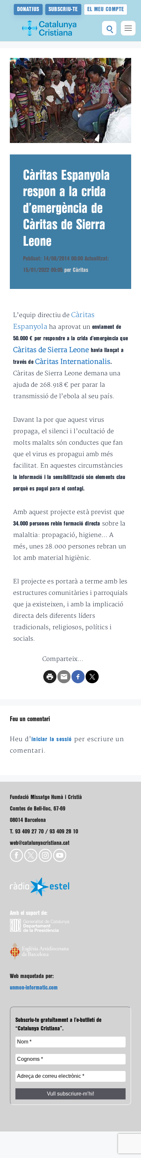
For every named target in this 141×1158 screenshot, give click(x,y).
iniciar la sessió (51, 739)
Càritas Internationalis (73, 362)
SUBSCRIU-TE (63, 9)
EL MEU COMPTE (105, 9)
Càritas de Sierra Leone (51, 350)
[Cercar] (109, 28)
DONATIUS (28, 9)
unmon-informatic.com (34, 987)
